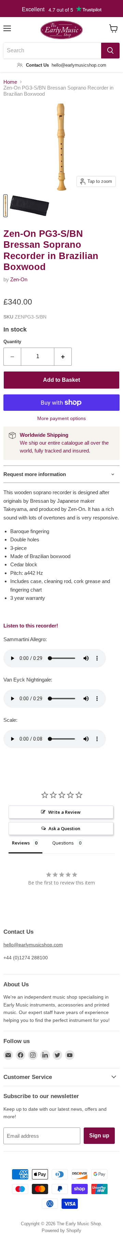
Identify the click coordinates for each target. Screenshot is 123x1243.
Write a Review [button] (64, 812)
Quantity (12, 341)
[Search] (110, 50)
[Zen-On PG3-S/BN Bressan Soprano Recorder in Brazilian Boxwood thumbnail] (5, 206)
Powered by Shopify (61, 1230)
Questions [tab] (63, 843)
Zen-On (18, 279)
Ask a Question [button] (64, 828)
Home (10, 82)
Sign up (99, 1135)
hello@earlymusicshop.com (33, 944)
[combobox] (52, 50)
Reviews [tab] (21, 843)
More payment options (61, 418)
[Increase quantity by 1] (63, 356)
